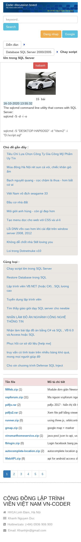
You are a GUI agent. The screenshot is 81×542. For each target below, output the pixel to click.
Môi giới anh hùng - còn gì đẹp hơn (31, 211)
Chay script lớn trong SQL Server (29, 268)
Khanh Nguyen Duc (21, 518)
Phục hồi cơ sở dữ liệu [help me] (29, 343)
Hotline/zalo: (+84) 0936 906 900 (29, 524)
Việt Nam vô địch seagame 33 (27, 193)
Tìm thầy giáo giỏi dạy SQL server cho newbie (38, 308)
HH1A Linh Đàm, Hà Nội (24, 512)
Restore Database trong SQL (26, 277)
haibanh (40, 65)
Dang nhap (51, 34)
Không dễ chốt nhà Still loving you (30, 242)
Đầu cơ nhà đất (17, 202)
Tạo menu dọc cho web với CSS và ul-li (33, 220)
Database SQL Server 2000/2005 (28, 52)
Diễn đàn (12, 44)
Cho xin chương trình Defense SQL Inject (35, 365)
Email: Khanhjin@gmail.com (26, 530)
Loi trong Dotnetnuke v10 (24, 251)
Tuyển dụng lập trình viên (24, 299)
